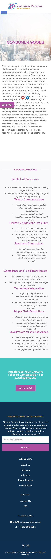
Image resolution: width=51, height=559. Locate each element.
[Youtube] (23, 97)
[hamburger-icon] (4, 12)
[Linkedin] (27, 97)
